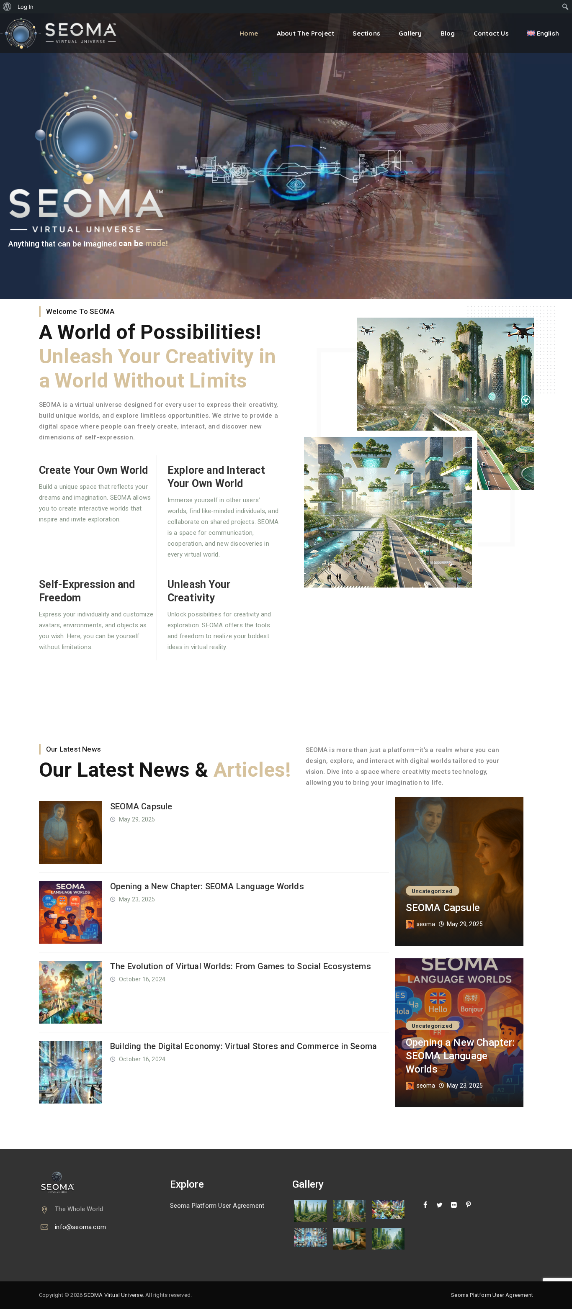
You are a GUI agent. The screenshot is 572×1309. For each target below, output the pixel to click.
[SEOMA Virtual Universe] (64, 33)
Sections (366, 33)
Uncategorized (432, 891)
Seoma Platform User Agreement (217, 1205)
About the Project (305, 33)
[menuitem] (7, 6)
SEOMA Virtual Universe (113, 1295)
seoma (426, 924)
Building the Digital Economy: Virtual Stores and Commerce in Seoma (243, 1046)
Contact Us (491, 33)
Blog (448, 33)
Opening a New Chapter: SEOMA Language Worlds (207, 886)
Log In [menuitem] (25, 6)
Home (249, 33)
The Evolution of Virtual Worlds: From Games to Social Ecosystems (240, 966)
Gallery (410, 33)
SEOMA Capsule (141, 806)
